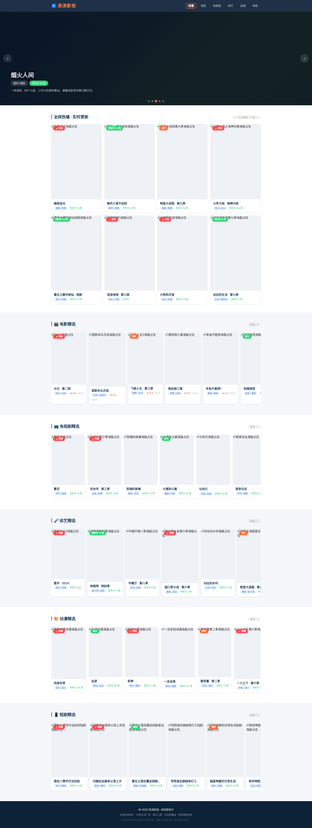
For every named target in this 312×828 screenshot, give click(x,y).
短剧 (255, 5)
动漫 (243, 5)
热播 (191, 5)
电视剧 (217, 5)
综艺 (230, 5)
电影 (203, 5)
